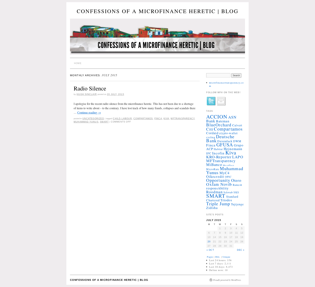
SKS (236, 192)
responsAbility (217, 188)
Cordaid (212, 133)
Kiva (166, 118)
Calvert (237, 125)
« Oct (210, 250)
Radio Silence (90, 88)
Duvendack (224, 141)
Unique (226, 256)
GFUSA (224, 144)
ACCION (216, 116)
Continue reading (89, 112)
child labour (122, 118)
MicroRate (212, 169)
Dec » (241, 250)
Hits (218, 256)
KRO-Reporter (218, 156)
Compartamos (143, 118)
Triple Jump (218, 204)
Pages (210, 256)
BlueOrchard (218, 125)
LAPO (237, 156)
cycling (210, 137)
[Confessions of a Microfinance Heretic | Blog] (157, 38)
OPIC (228, 177)
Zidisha (211, 207)
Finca (158, 118)
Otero (236, 180)
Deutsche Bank (220, 138)
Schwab (228, 192)
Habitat (218, 149)
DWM (237, 141)
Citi (209, 129)
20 (209, 241)
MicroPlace (228, 165)
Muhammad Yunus (86, 122)
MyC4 (224, 172)
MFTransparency (183, 118)
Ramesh (237, 185)
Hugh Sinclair (87, 94)
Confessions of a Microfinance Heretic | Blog (157, 11)
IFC (208, 153)
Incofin (218, 153)
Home (77, 63)
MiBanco (214, 164)
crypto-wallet (228, 133)
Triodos (226, 200)
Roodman (214, 191)
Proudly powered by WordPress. (227, 279)
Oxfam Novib (219, 184)
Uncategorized (93, 118)
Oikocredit (215, 176)
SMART (104, 122)
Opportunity (218, 180)
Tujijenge (237, 204)
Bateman (222, 121)
